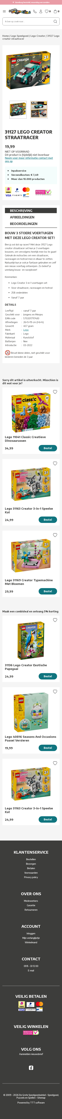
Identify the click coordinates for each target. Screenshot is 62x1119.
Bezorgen (31, 863)
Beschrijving (21, 210)
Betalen (31, 868)
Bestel (48, 448)
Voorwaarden (31, 872)
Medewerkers (31, 900)
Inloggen (31, 933)
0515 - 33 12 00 (31, 966)
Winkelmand (31, 942)
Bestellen (31, 859)
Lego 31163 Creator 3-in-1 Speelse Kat (29, 510)
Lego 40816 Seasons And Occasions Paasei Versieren (30, 738)
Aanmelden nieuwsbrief (31, 1054)
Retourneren (31, 909)
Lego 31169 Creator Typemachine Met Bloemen (29, 582)
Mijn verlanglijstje (31, 938)
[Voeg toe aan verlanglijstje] (55, 392)
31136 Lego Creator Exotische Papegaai (26, 667)
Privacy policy (31, 877)
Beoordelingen (23, 224)
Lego (26, 329)
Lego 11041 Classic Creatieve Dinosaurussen (25, 438)
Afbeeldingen (22, 217)
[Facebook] (31, 1069)
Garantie (31, 905)
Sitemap (41, 1097)
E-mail (31, 970)
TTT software (37, 1102)
